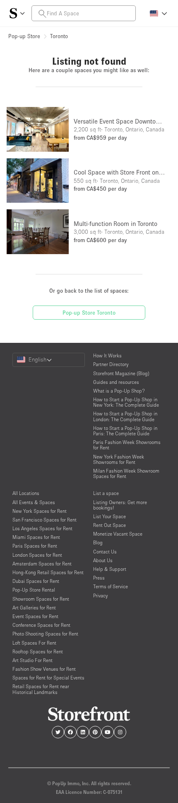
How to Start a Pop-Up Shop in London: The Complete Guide (125, 416)
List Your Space (109, 516)
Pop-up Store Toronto (89, 312)
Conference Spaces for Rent (41, 625)
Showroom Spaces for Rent (40, 599)
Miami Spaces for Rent (36, 537)
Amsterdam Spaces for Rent (42, 563)
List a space (106, 493)
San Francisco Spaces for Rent (44, 519)
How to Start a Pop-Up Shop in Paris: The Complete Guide (125, 430)
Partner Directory (110, 364)
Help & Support (109, 569)
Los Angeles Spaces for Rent (42, 528)
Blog (98, 542)
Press (99, 577)
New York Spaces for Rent (39, 511)
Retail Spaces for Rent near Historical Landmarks (40, 689)
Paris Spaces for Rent (34, 545)
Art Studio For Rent (32, 660)
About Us (103, 560)
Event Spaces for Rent (35, 616)
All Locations (25, 493)
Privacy (100, 595)
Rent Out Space (109, 525)
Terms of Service (110, 586)
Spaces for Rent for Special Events (48, 677)
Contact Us (105, 551)
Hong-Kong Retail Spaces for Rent (48, 572)
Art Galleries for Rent (34, 607)
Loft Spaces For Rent (34, 642)
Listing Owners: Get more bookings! (120, 505)
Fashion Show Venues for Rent (44, 669)
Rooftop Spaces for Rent (37, 651)
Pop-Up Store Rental (33, 589)
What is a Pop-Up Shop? (119, 390)
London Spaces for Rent (37, 555)
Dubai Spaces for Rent (35, 581)
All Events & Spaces (33, 502)
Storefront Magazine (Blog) (121, 373)
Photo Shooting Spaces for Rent (45, 633)
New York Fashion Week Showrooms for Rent (118, 459)
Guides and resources (116, 382)
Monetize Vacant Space (117, 533)
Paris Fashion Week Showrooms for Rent (127, 444)
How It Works (107, 355)
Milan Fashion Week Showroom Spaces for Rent (126, 473)
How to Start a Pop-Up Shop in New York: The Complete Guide (126, 402)
